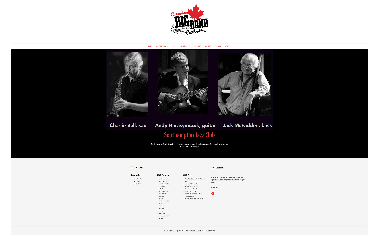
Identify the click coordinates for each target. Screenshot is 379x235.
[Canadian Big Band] (189, 21)
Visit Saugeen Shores (137, 181)
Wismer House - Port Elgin (191, 191)
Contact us (214, 187)
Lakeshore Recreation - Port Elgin (192, 181)
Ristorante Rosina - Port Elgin (191, 186)
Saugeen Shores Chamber (138, 178)
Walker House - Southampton (191, 188)
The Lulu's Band (162, 188)
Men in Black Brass (163, 191)
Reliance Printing (209, 231)
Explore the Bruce (137, 183)
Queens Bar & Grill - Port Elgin (191, 183)
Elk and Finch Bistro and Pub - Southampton (194, 178)
